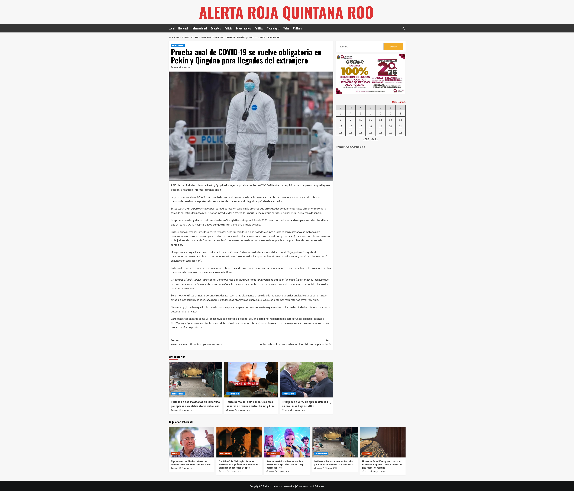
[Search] (404, 28)
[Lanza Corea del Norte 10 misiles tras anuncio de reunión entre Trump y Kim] (251, 379)
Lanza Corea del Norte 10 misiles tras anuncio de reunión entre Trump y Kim (250, 404)
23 (350, 132)
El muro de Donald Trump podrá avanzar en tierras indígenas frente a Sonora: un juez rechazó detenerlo (382, 464)
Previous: (196, 342)
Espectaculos (243, 28)
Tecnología (273, 28)
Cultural (297, 28)
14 (400, 119)
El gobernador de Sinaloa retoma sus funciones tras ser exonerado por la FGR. (191, 463)
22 (340, 132)
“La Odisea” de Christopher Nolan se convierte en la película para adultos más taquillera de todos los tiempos (239, 464)
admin (175, 67)
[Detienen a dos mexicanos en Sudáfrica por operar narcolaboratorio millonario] (195, 379)
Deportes (216, 28)
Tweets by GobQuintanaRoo (350, 146)
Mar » (374, 139)
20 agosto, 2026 (243, 410)
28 (400, 132)
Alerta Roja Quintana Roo (286, 12)
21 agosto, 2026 (188, 410)
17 (360, 126)
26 (380, 132)
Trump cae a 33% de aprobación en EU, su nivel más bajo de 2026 (306, 404)
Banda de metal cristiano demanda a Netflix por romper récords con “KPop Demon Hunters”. (285, 464)
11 (370, 119)
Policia (228, 28)
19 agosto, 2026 (299, 410)
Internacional (199, 28)
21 (400, 126)
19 (380, 126)
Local (172, 28)
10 (360, 119)
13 (390, 119)
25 (370, 132)
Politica (259, 28)
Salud (286, 28)
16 (350, 126)
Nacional (183, 28)
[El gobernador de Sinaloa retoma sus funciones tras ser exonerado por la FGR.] (191, 442)
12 (380, 119)
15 (340, 126)
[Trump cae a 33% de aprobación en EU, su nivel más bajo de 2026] (306, 379)
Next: (295, 342)
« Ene (366, 139)
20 (390, 126)
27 (390, 132)
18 (370, 126)
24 (360, 132)
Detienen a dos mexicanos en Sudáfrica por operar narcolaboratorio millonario (195, 404)
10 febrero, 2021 (188, 67)
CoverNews (302, 486)
